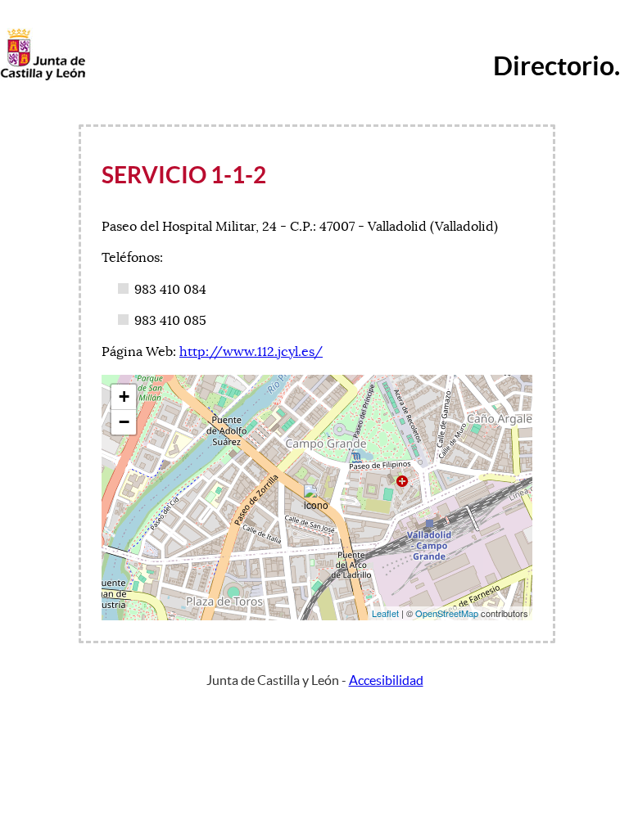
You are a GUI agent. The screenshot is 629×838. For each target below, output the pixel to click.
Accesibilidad (386, 680)
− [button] (124, 422)
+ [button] (124, 396)
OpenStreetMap (446, 612)
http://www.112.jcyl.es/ (251, 352)
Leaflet (385, 612)
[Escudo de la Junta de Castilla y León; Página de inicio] (42, 77)
